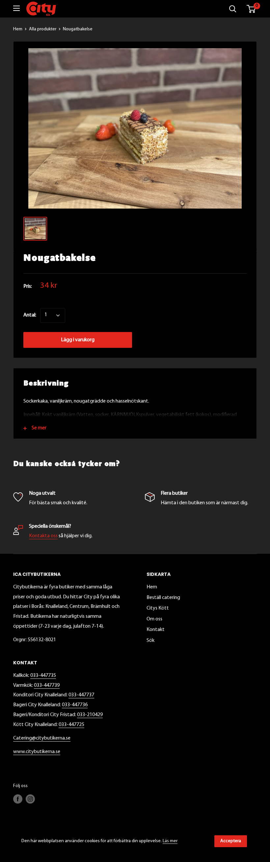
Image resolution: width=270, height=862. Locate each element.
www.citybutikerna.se (36, 751)
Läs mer (170, 841)
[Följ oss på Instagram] (30, 799)
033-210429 (90, 714)
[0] (251, 9)
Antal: (29, 315)
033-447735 (43, 675)
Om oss (154, 619)
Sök (150, 640)
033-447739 (47, 685)
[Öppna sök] (232, 9)
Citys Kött (158, 608)
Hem (17, 29)
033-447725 (71, 724)
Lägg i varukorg (77, 340)
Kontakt (156, 629)
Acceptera (230, 841)
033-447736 (75, 705)
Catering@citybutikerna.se (41, 738)
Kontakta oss (43, 536)
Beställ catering (163, 597)
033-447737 (81, 695)
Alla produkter (42, 29)
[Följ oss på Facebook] (17, 799)
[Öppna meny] (16, 8)
